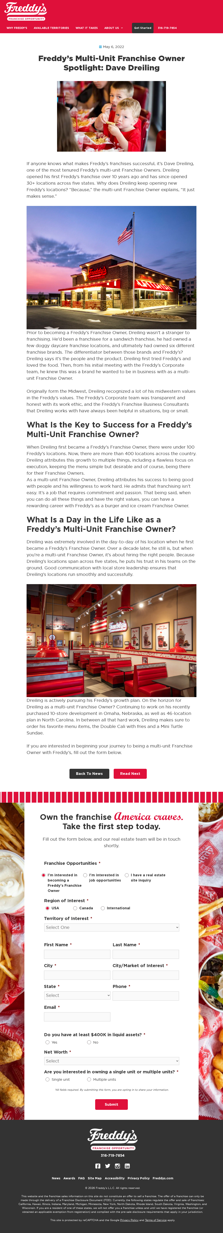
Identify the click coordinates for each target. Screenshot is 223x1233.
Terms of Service (156, 1220)
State (52, 986)
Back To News (89, 774)
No (95, 1042)
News (56, 1178)
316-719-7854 (167, 28)
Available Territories (51, 28)
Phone (121, 986)
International (118, 908)
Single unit (61, 1079)
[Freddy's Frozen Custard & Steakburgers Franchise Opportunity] (26, 11)
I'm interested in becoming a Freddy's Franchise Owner (65, 883)
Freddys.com (163, 1178)
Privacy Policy (139, 1178)
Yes (54, 1042)
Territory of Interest (68, 918)
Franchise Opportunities (72, 863)
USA (55, 908)
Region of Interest (66, 901)
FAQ (81, 1178)
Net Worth (57, 1052)
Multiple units (104, 1079)
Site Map (95, 1178)
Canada (86, 908)
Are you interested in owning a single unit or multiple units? (111, 1072)
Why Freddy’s (17, 28)
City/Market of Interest (140, 966)
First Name (58, 945)
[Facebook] (98, 1166)
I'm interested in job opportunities (105, 877)
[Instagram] (117, 1166)
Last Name (126, 945)
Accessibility (115, 1178)
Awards (69, 1178)
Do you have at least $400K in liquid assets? (94, 1035)
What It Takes (87, 28)
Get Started (142, 28)
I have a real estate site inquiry (148, 877)
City (50, 966)
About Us (111, 28)
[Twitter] (107, 1166)
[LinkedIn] (127, 1166)
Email (52, 1007)
